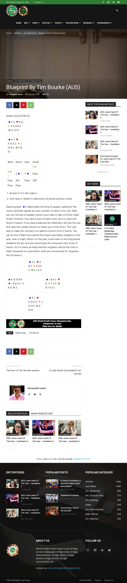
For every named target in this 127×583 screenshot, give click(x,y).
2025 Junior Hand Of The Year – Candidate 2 (109, 129)
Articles (46, 23)
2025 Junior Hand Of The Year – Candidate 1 (109, 144)
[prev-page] (8, 447)
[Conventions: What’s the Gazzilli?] (52, 511)
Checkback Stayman (70, 495)
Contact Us (38, 2)
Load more (102, 171)
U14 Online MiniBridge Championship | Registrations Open (111, 234)
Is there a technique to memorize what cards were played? (71, 483)
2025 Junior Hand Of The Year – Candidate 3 (109, 115)
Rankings (87, 23)
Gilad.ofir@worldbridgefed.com (64, 568)
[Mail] (113, 2)
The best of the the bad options (22, 370)
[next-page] (13, 447)
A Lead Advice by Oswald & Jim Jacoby (65, 372)
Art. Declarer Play (34, 81)
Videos (58, 23)
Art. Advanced (30, 33)
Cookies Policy (86, 580)
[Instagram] (108, 2)
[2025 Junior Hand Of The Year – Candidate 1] (69, 428)
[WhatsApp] (31, 105)
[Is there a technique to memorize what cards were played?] (52, 483)
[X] (16, 105)
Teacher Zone (72, 23)
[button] (117, 10)
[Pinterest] (23, 105)
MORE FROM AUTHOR (42, 413)
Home (18, 23)
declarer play (20, 333)
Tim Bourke (34, 333)
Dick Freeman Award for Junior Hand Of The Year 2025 (110, 159)
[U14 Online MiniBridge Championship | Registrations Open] (112, 220)
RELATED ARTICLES (17, 413)
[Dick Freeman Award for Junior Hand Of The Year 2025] (91, 159)
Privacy (98, 580)
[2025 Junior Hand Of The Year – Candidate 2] (43, 428)
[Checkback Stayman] (52, 498)
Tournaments (103, 23)
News (35, 23)
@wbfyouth (81, 459)
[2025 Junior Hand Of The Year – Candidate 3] (17, 428)
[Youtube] (118, 2)
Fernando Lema (15, 94)
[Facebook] (103, 2)
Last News (109, 224)
